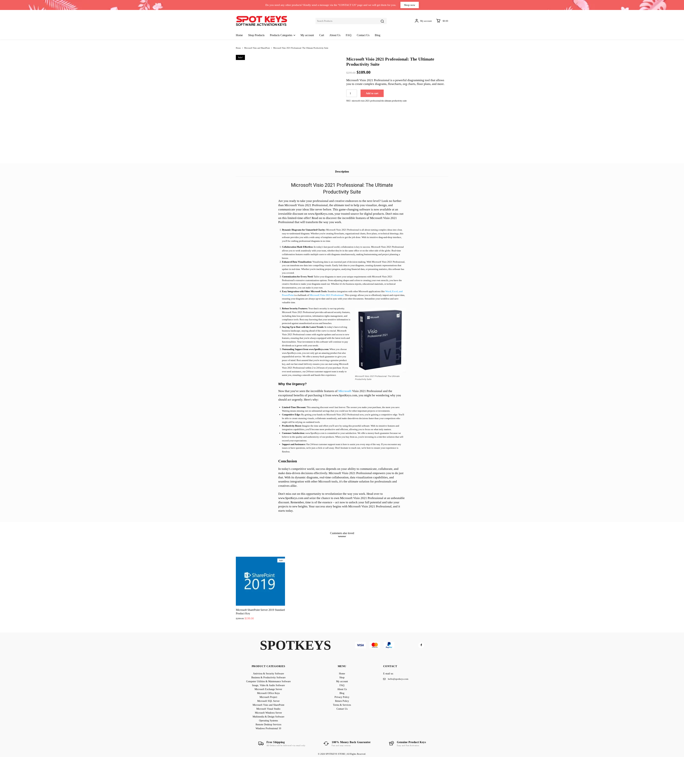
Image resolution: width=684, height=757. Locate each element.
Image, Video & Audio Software (377, 538)
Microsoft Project (257, 541)
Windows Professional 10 (349, 544)
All (239, 538)
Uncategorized (373, 544)
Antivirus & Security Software (259, 538)
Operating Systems (430, 541)
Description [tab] (342, 171)
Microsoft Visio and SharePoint (257, 48)
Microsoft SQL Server (280, 541)
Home (238, 48)
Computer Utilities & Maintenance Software (336, 538)
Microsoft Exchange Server (410, 538)
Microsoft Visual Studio (341, 541)
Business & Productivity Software (295, 538)
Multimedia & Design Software (402, 541)
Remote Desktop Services (321, 544)
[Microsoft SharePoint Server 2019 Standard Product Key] (260, 581)
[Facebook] (421, 645)
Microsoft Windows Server (370, 541)
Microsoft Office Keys (437, 538)
